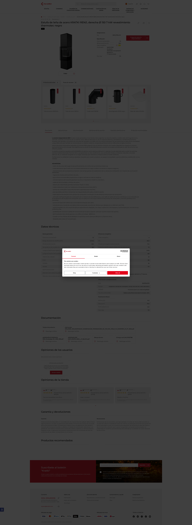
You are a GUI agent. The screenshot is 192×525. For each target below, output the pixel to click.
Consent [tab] (73, 256)
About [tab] (118, 256)
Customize (95, 273)
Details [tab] (96, 256)
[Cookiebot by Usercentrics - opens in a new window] (121, 251)
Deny (74, 273)
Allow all (117, 273)
